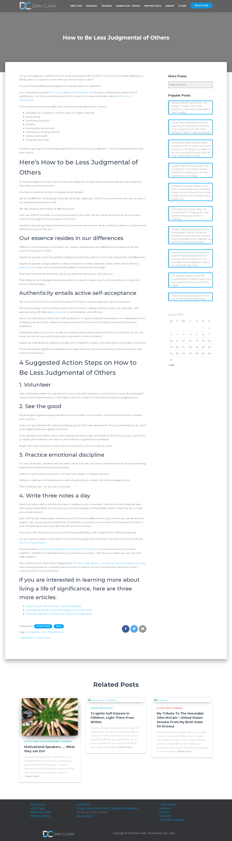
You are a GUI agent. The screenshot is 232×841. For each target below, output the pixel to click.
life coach (56, 92)
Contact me (93, 549)
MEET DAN (37, 808)
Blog (58, 626)
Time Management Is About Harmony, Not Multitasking (59, 613)
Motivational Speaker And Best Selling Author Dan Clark (59, 610)
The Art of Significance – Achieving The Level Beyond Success (109, 563)
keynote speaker (78, 92)
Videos (136, 6)
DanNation (123, 6)
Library (170, 6)
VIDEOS (164, 812)
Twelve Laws (43, 637)
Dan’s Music (167, 804)
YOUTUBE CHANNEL (172, 819)
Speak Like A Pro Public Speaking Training (107, 808)
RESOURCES (84, 816)
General (67, 741)
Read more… (32, 776)
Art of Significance (53, 631)
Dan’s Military (41, 812)
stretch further (27, 267)
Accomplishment (50, 741)
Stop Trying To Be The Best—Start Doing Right (53, 606)
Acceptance (43, 626)
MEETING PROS (40, 816)
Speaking (92, 6)
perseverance (61, 312)
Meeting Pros (153, 6)
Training (107, 6)
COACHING (84, 804)
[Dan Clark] (38, 6)
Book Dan (201, 5)
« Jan (171, 364)
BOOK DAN (38, 804)
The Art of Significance (32, 542)
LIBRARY (165, 808)
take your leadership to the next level (62, 549)
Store (182, 6)
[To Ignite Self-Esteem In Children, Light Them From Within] (102, 700)
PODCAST (165, 816)
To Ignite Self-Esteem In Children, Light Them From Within (112, 718)
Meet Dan (76, 6)
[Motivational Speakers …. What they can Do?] (50, 716)
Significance (27, 637)
